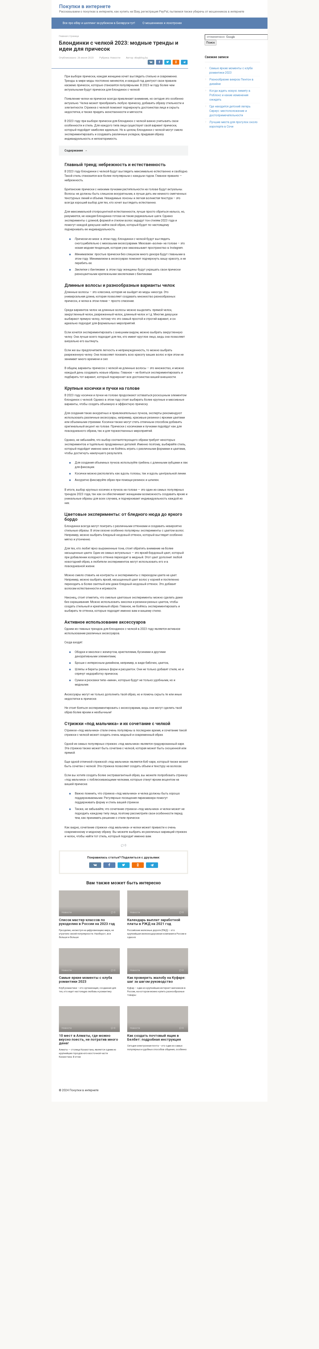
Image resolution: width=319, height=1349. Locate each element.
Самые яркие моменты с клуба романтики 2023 (85, 979)
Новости (115, 57)
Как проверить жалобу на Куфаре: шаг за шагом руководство (156, 979)
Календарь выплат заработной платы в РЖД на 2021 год (153, 922)
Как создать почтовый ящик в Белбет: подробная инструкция (154, 1037)
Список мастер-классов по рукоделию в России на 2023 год (87, 922)
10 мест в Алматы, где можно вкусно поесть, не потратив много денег (88, 1039)
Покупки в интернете (85, 6)
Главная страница (69, 36)
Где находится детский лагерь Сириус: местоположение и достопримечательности (230, 111)
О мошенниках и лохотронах (162, 23)
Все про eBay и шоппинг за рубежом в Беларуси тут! (99, 23)
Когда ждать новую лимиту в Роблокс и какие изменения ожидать (229, 95)
